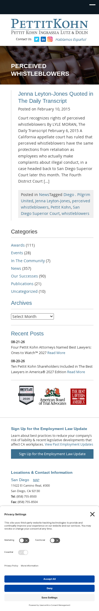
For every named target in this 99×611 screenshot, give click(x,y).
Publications (22, 283)
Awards (18, 245)
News (44, 194)
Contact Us (23, 39)
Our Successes (24, 276)
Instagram (50, 39)
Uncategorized (24, 291)
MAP (36, 480)
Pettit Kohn (61, 207)
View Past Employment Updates (69, 444)
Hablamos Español (70, 39)
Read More (56, 352)
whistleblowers (75, 213)
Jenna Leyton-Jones (52, 200)
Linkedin (43, 39)
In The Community (28, 260)
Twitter (36, 39)
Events (17, 252)
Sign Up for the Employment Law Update (52, 453)
